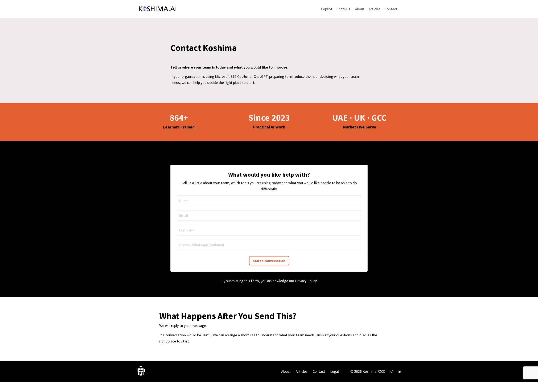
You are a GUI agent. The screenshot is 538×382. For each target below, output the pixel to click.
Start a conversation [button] (269, 261)
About (359, 9)
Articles (374, 9)
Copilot (326, 9)
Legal (334, 371)
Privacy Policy (306, 280)
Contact (391, 9)
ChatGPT (343, 9)
